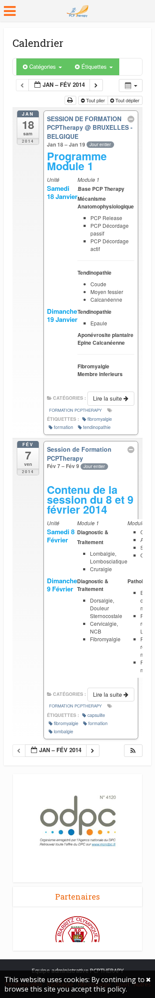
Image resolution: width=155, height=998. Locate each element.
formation (63, 427)
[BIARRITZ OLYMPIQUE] (77, 937)
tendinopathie (97, 427)
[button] (133, 750)
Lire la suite (108, 398)
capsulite (96, 715)
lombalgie (63, 731)
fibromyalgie (99, 419)
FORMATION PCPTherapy (75, 410)
